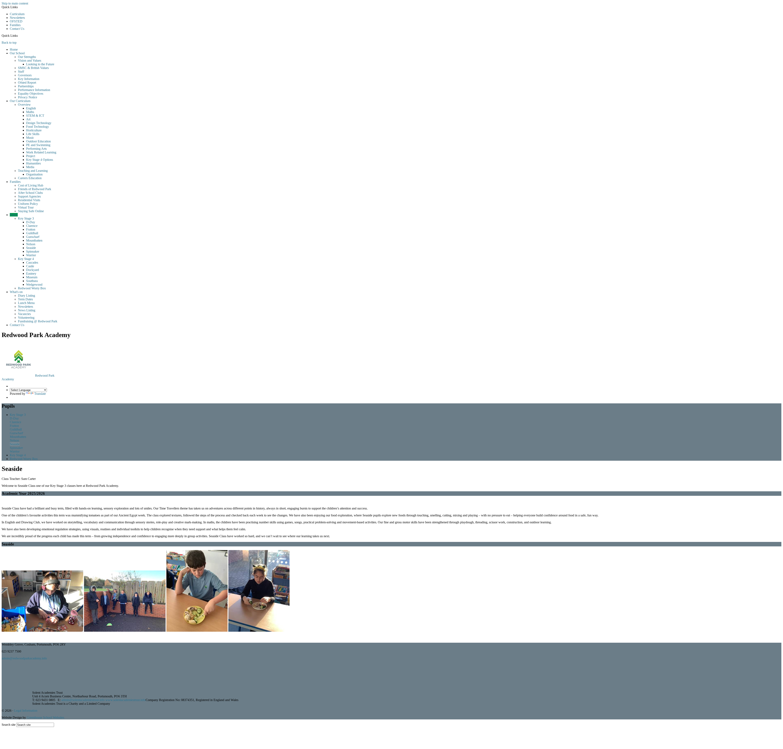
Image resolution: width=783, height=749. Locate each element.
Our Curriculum (20, 101)
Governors (25, 75)
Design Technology (38, 123)
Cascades (32, 262)
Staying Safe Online (31, 211)
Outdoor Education (38, 141)
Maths (30, 112)
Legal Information (25, 710)
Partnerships (26, 86)
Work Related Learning (41, 152)
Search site (8, 724)
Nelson (30, 244)
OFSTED (16, 21)
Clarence (32, 225)
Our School (17, 53)
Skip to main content (15, 3)
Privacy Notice (27, 97)
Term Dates (25, 299)
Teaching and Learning (33, 170)
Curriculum (17, 14)
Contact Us (17, 28)
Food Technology (37, 126)
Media (30, 167)
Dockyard (32, 270)
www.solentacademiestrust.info (125, 700)
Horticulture (34, 130)
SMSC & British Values (33, 68)
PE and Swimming (38, 145)
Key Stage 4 (26, 259)
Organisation (34, 174)
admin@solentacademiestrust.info (83, 700)
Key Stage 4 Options (39, 159)
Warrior (31, 255)
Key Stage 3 (26, 218)
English (31, 108)
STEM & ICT (35, 115)
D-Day (30, 222)
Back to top (9, 42)
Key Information (28, 79)
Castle (30, 266)
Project (30, 156)
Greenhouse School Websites (45, 717)
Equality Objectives (30, 93)
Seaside (31, 248)
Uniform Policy (28, 203)
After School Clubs (30, 192)
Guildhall (32, 233)
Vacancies (24, 314)
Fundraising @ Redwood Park (37, 321)
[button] (19, 35)
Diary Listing (26, 295)
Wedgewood (34, 284)
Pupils (14, 214)
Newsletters (17, 17)
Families (15, 25)
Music (30, 137)
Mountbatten (34, 240)
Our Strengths (27, 57)
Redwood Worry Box (32, 288)
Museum (31, 277)
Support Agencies (29, 196)
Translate (40, 393)
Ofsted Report (27, 82)
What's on (16, 292)
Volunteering (26, 317)
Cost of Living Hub (30, 185)
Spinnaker (32, 251)
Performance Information (34, 90)
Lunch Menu (26, 303)
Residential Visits (29, 200)
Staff (21, 71)
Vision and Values (29, 60)
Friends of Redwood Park (34, 189)
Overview (24, 104)
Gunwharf (32, 237)
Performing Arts (36, 148)
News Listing (26, 310)
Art (28, 119)
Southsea (32, 281)
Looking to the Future (40, 64)
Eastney (31, 273)
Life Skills (32, 134)
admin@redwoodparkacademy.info (24, 658)
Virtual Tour (26, 207)
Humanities (33, 163)
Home (14, 49)
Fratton (30, 229)
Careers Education (30, 178)
